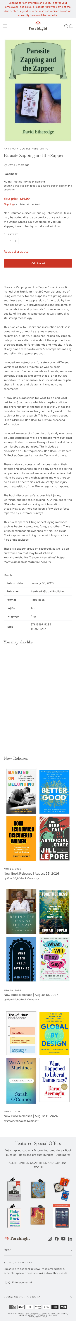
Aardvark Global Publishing (26, 148)
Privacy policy (26, 1315)
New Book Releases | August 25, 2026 (31, 873)
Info (8, 1250)
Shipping (9, 204)
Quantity (11, 234)
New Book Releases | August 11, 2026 (31, 1116)
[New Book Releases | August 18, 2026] (38, 936)
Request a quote (16, 252)
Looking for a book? (22, 1296)
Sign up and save (18, 1262)
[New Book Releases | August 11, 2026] (38, 1057)
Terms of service (47, 1315)
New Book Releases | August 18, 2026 (31, 995)
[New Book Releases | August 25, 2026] (38, 815)
